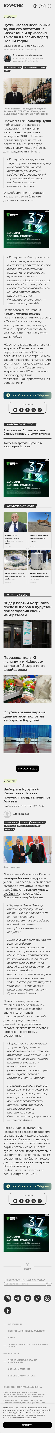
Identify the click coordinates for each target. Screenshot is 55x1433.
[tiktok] (37, 1298)
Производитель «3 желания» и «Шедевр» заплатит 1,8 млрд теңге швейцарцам (25, 664)
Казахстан (10, 826)
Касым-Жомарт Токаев (34, 67)
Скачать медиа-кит (19, 1369)
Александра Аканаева (27, 55)
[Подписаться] (49, 1284)
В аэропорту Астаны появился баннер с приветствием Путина (27, 432)
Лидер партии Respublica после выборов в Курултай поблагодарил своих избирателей (27, 609)
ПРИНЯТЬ (27, 1425)
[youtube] (27, 1298)
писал (31, 1128)
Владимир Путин (13, 67)
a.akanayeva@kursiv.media (25, 61)
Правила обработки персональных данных (28, 1345)
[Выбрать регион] (35, 6)
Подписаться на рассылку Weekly (25, 1280)
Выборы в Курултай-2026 (22, 1376)
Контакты (13, 1353)
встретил (10, 371)
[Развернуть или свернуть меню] (49, 6)
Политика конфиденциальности (27, 1331)
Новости (10, 16)
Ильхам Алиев (38, 822)
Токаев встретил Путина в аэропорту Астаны (23, 444)
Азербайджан (11, 822)
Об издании (15, 1324)
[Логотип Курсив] (13, 5)
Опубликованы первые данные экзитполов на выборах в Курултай (25, 716)
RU (42, 6)
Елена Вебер (21, 813)
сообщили (11, 893)
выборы (24, 822)
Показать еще (27, 768)
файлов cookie (28, 1417)
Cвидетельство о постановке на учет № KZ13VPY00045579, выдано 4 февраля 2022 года (24, 1402)
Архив (11, 1338)
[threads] (47, 1298)
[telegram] (17, 1298)
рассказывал (26, 344)
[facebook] (7, 1310)
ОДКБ (7, 71)
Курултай (9, 829)
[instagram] (7, 1298)
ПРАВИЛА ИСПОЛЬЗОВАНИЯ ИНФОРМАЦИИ (22, 1361)
